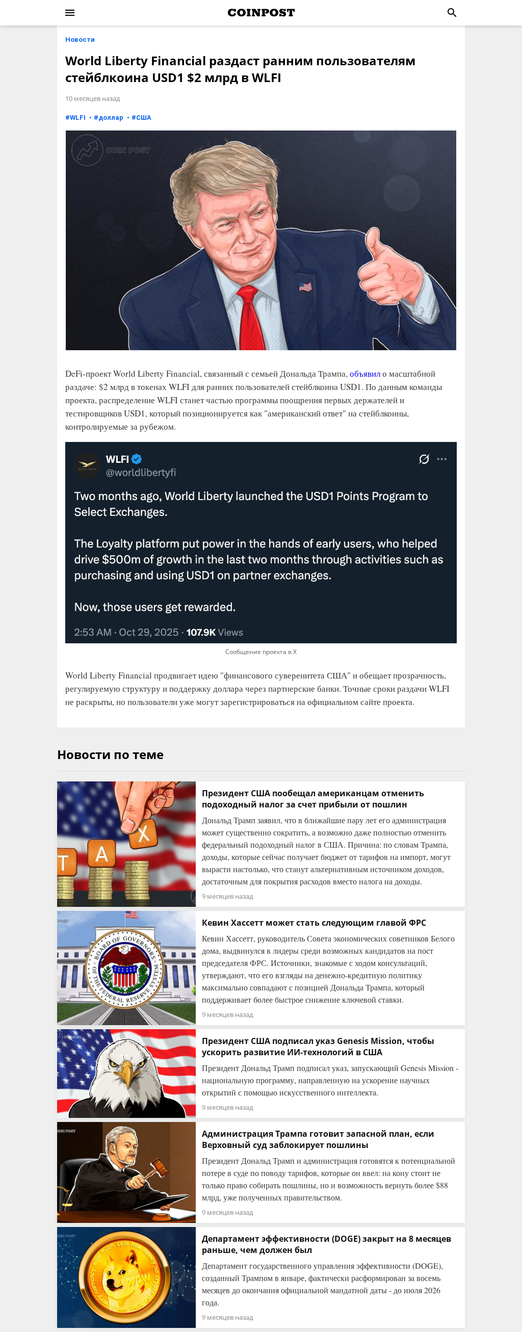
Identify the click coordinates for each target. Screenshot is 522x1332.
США (143, 117)
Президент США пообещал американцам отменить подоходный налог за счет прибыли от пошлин (313, 799)
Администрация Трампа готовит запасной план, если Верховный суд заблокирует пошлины (318, 1139)
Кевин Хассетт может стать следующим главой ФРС (314, 922)
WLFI (78, 117)
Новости (80, 39)
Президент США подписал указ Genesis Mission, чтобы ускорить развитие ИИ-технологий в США (318, 1046)
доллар (110, 117)
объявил (365, 373)
